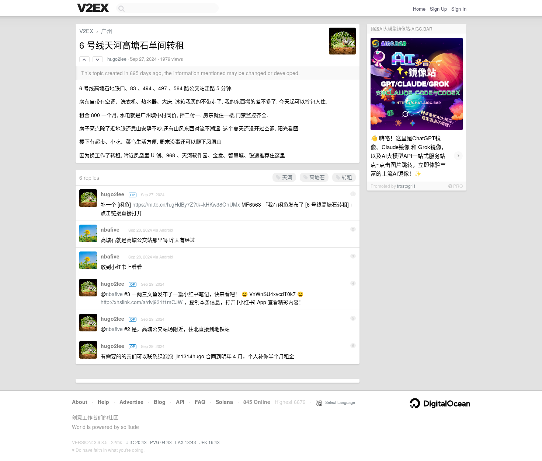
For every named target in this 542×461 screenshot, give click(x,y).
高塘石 (316, 177)
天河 (286, 177)
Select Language (338, 402)
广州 (106, 31)
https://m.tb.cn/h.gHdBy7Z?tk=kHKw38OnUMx (186, 204)
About (79, 401)
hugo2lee (116, 59)
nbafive (110, 229)
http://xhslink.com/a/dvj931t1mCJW (142, 302)
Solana (224, 401)
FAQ (200, 401)
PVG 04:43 (161, 442)
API (180, 401)
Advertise (131, 401)
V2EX (86, 31)
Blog (160, 401)
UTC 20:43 (136, 442)
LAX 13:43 (185, 442)
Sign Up (438, 8)
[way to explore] (94, 8)
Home (419, 8)
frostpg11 (406, 186)
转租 (346, 177)
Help (103, 401)
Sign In (458, 8)
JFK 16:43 (209, 442)
